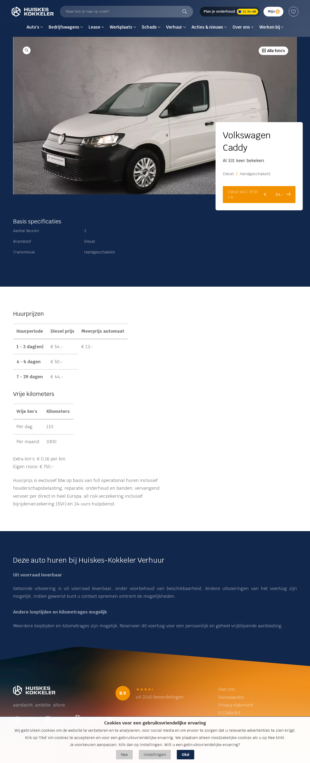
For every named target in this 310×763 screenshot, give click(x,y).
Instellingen (155, 754)
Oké (185, 754)
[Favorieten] (293, 11)
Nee (124, 754)
